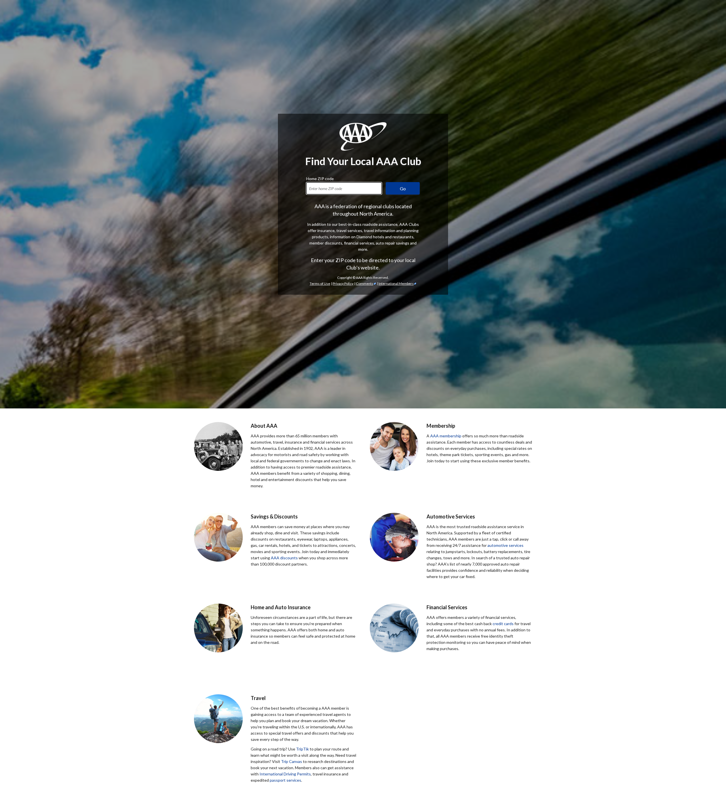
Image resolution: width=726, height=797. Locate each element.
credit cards (503, 623)
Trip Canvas (291, 761)
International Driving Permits (285, 773)
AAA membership (445, 435)
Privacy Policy (343, 283)
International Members (396, 283)
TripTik (302, 749)
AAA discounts (284, 557)
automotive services (505, 545)
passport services (285, 780)
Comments (364, 283)
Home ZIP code (320, 178)
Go (403, 188)
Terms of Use (320, 283)
